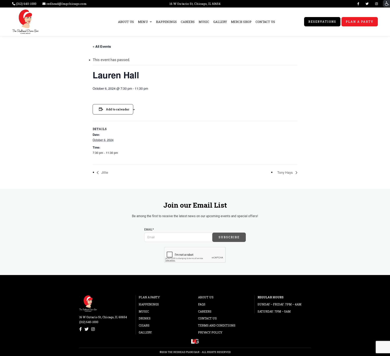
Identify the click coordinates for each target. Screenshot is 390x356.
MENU (143, 22)
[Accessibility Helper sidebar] (386, 3)
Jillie (104, 172)
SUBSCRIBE (229, 237)
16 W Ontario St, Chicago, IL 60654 (195, 4)
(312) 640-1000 (88, 322)
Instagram (375, 3)
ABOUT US (126, 22)
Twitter (367, 3)
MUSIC (204, 22)
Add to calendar (117, 109)
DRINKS (145, 318)
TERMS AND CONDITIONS (216, 325)
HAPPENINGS (166, 22)
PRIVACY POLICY (210, 332)
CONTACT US (265, 22)
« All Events (102, 46)
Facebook (358, 3)
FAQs (201, 304)
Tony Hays (285, 172)
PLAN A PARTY (360, 22)
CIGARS (144, 325)
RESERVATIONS (322, 22)
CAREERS (188, 22)
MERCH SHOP (241, 22)
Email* (149, 229)
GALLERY (220, 22)
